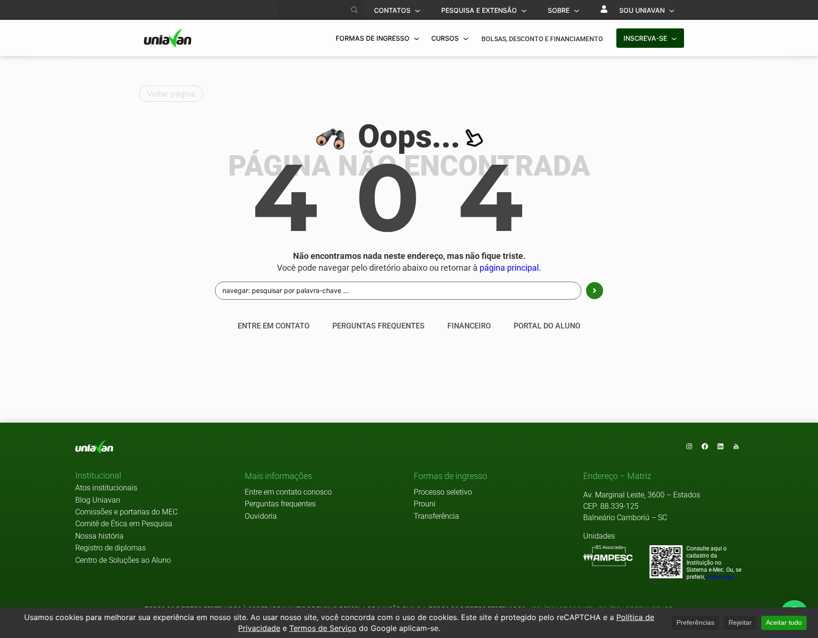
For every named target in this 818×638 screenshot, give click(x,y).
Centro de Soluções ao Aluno (123, 560)
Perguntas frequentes (280, 503)
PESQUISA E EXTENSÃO (480, 10)
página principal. (510, 268)
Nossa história (99, 536)
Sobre (559, 10)
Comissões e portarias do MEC (126, 511)
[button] (98, 476)
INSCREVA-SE (646, 38)
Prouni (425, 503)
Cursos (446, 38)
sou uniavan (643, 10)
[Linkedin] (720, 446)
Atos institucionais (106, 487)
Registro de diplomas (110, 547)
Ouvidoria (261, 516)
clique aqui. (721, 577)
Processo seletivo (443, 491)
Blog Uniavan (97, 500)
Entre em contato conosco (288, 491)
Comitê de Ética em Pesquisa (123, 523)
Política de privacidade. (635, 608)
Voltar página (171, 93)
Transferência (436, 516)
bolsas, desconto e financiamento (542, 39)
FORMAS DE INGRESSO (373, 38)
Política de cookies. (564, 608)
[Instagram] (689, 446)
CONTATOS (393, 10)
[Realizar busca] (354, 10)
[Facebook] (704, 446)
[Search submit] (594, 290)
